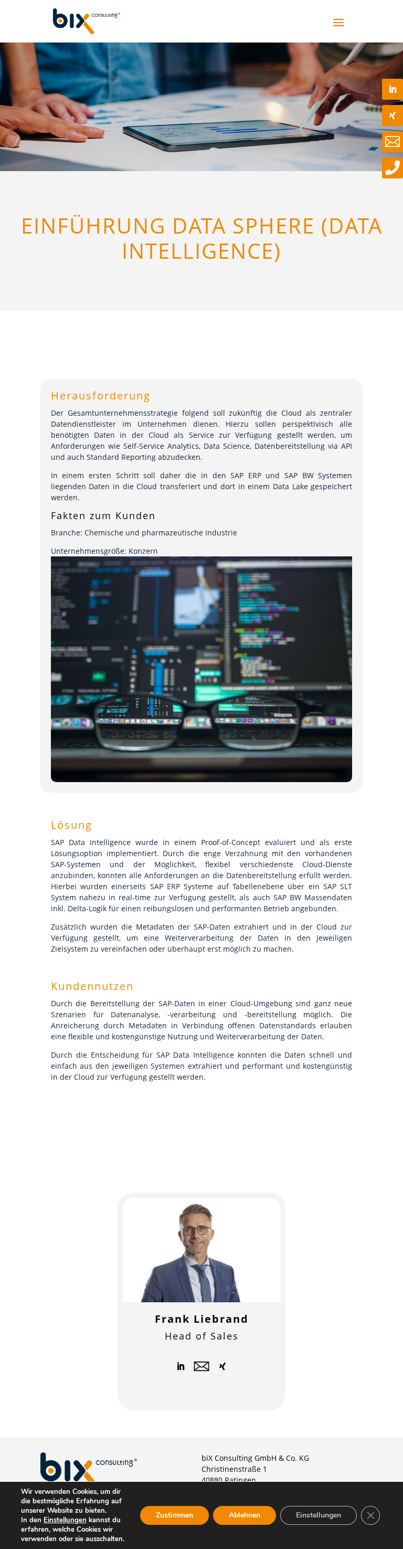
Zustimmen (174, 1515)
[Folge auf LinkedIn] (180, 1366)
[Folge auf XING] (222, 1366)
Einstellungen (65, 1520)
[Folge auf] (201, 1366)
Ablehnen (244, 1515)
